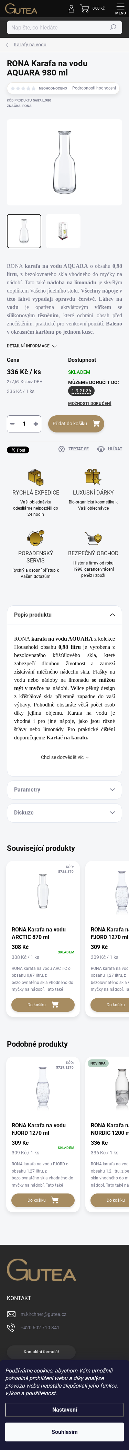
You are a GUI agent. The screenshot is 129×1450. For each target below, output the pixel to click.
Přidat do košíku (70, 423)
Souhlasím (65, 1432)
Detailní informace (28, 346)
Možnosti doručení (89, 403)
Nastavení (64, 1409)
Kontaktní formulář (41, 1352)
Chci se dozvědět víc (62, 757)
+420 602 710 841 (40, 1327)
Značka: (19, 106)
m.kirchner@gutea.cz (43, 1314)
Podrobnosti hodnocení (94, 88)
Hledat (113, 27)
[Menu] (120, 8)
